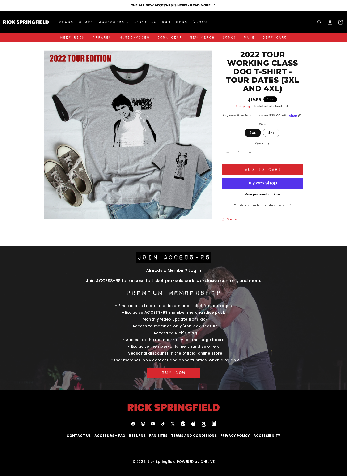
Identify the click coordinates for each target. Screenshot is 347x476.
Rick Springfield (161, 461)
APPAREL (101, 37)
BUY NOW (173, 373)
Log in (195, 270)
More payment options (263, 194)
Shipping (243, 106)
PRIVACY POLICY (235, 435)
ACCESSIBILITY (267, 435)
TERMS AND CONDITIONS (194, 435)
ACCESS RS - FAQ (110, 435)
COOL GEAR (169, 37)
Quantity (262, 143)
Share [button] (232, 219)
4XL (271, 132)
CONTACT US (79, 435)
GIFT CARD (274, 37)
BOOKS (229, 37)
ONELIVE (207, 461)
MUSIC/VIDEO (134, 37)
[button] (113, 22)
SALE (249, 37)
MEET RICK (72, 37)
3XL (253, 132)
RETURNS (137, 435)
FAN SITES (158, 435)
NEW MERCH (202, 37)
